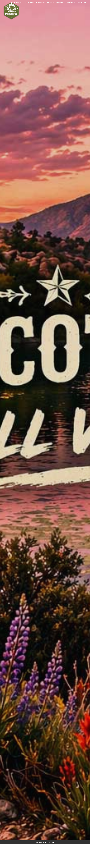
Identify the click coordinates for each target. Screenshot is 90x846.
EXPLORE (50, 842)
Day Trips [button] (50, 2)
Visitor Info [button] (70, 2)
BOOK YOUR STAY (40, 842)
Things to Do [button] (29, 2)
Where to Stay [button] (18, 2)
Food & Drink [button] (60, 2)
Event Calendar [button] (81, 2)
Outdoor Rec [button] (40, 2)
